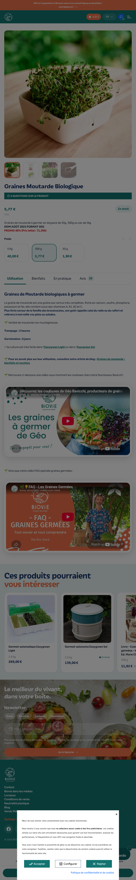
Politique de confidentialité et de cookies (92, 872)
